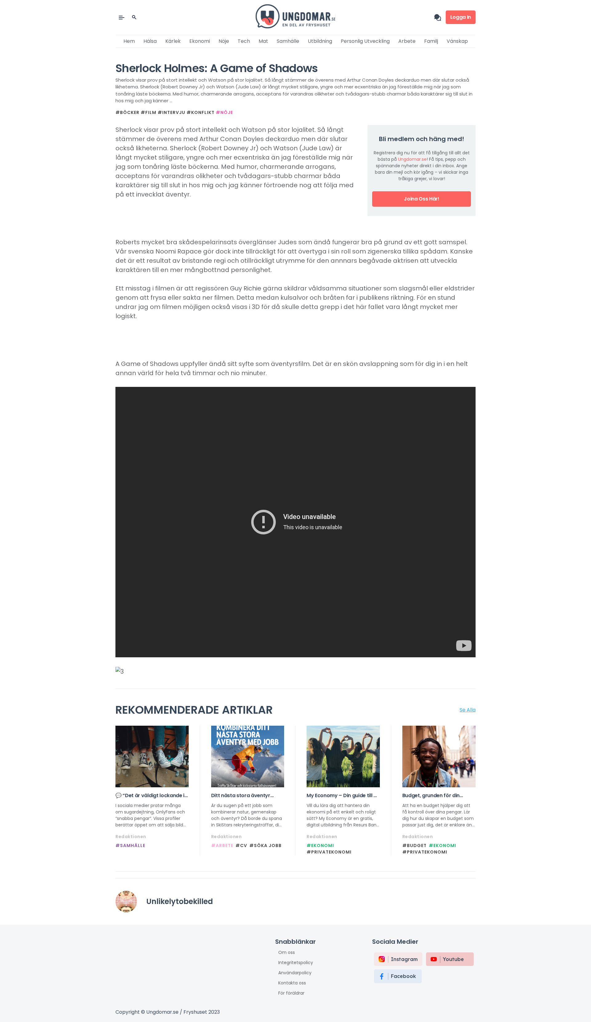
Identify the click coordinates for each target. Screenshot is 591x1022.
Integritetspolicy (295, 962)
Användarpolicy (295, 973)
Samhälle (288, 41)
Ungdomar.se (412, 159)
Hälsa (150, 41)
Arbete (407, 41)
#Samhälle (130, 845)
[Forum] (440, 17)
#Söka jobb (265, 845)
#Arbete (222, 845)
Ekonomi (199, 41)
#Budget (414, 845)
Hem (129, 41)
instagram (404, 959)
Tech (244, 41)
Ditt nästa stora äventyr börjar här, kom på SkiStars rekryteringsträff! (244, 795)
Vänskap (457, 41)
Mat (263, 41)
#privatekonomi (329, 852)
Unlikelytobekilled (179, 901)
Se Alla (468, 709)
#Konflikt (201, 112)
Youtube (453, 959)
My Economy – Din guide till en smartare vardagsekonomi (343, 795)
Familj (431, 41)
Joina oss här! (421, 198)
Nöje (224, 41)
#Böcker (127, 112)
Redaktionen (130, 836)
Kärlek (173, 41)
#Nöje (224, 112)
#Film (148, 112)
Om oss (286, 952)
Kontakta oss (292, 983)
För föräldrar (291, 993)
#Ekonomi (320, 845)
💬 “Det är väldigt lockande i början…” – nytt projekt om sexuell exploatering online (149, 795)
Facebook (403, 976)
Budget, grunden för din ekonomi (431, 795)
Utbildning (320, 41)
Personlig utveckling (365, 41)
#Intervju (171, 112)
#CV (241, 845)
